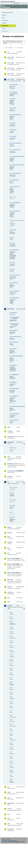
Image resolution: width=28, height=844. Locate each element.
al (12, 612)
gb (12, 682)
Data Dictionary (13, 9)
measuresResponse (14, 173)
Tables (3, 17)
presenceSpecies (14, 211)
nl (12, 738)
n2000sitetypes (14, 388)
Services (4, 28)
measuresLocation (14, 149)
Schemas (4, 23)
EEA (8, 1)
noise (9, 797)
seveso (9, 808)
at (12, 617)
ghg (8, 536)
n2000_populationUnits (14, 356)
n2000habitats (14, 374)
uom (8, 818)
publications (11, 803)
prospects (14, 229)
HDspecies (14, 129)
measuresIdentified (14, 143)
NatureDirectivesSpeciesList (14, 406)
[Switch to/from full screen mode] (19, 3)
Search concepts (20, 47)
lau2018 (9, 605)
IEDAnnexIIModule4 (11, 572)
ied (8, 553)
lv (12, 729)
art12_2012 (10, 57)
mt (12, 733)
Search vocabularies (9, 47)
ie (12, 701)
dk (12, 654)
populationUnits (14, 186)
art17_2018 (10, 79)
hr (12, 692)
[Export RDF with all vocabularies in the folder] (24, 81)
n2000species (14, 396)
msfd (8, 792)
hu (12, 697)
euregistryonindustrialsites (11, 471)
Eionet (8, 9)
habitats (13, 123)
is (12, 706)
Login (16, 3)
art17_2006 (10, 68)
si (12, 765)
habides (9, 542)
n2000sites (14, 382)
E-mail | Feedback (6, 839)
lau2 (8, 601)
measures (14, 136)
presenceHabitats (14, 202)
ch (12, 636)
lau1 (8, 597)
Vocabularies (5, 25)
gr (12, 687)
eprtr (8, 456)
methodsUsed (14, 180)
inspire (9, 586)
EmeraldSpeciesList (14, 336)
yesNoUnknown (14, 297)
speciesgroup (14, 420)
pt (12, 747)
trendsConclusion (14, 275)
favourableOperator (14, 114)
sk (12, 770)
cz (12, 645)
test (8, 814)
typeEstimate (14, 282)
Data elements (5, 20)
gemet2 (9, 532)
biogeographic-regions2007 (14, 318)
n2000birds (14, 365)
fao (8, 482)
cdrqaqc (14, 98)
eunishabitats (14, 342)
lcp (8, 786)
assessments (14, 84)
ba (12, 621)
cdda (8, 427)
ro (12, 752)
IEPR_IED (10, 579)
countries (14, 108)
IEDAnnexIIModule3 (11, 564)
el (12, 664)
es (12, 668)
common (10, 431)
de (12, 650)
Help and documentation (7, 12)
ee (12, 659)
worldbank (10, 829)
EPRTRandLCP (11, 463)
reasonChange (14, 249)
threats (13, 262)
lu (12, 724)
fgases (9, 527)
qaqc (13, 237)
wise (8, 823)
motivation (14, 348)
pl (12, 742)
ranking (13, 243)
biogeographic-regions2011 (14, 324)
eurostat (9, 476)
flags (13, 493)
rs (12, 756)
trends (13, 269)
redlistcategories (14, 413)
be (12, 627)
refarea (13, 505)
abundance (14, 312)
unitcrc (13, 517)
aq (8, 51)
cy (12, 641)
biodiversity (10, 309)
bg (12, 631)
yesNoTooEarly (14, 291)
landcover (10, 592)
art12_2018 (10, 62)
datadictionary (11, 436)
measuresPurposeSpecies (14, 164)
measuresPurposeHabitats (14, 156)
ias (8, 547)
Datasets (4, 15)
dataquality (14, 330)
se (12, 761)
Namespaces (5, 31)
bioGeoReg (14, 92)
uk (12, 779)
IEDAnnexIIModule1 (11, 558)
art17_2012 (10, 73)
